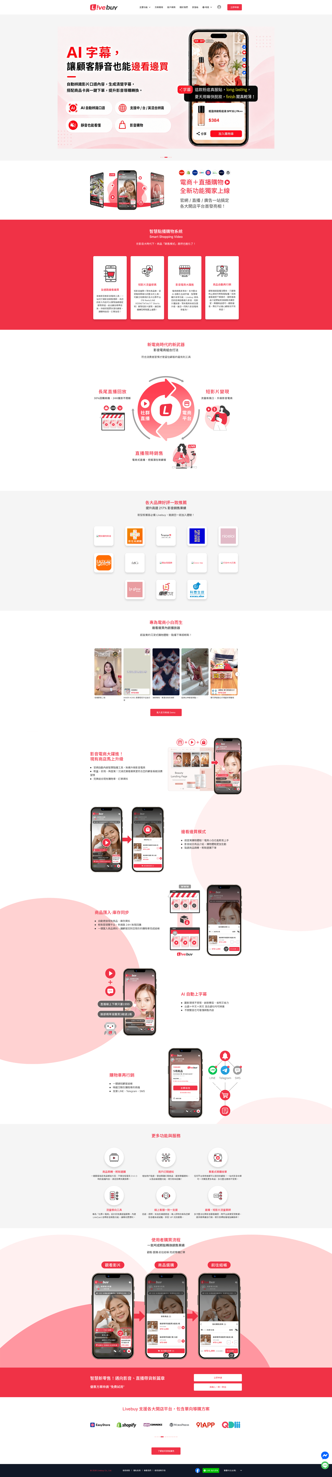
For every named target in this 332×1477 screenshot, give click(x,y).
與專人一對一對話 (218, 1387)
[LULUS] (134, 564)
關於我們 (184, 7)
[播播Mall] (166, 591)
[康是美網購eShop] (134, 537)
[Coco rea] (197, 564)
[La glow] (134, 591)
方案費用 (159, 7)
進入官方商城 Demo (166, 712)
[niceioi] (228, 537)
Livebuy (103, 7)
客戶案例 (171, 7)
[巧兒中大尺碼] (228, 564)
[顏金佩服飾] (166, 564)
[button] (162, 157)
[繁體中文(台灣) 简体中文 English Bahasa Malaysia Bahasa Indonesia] (231, 1470)
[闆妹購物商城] (103, 537)
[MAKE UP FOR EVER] (197, 537)
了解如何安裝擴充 (166, 1451)
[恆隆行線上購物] (166, 537)
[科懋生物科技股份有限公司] (197, 591)
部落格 (195, 7)
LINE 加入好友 (212, 1470)
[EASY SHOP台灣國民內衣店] (103, 564)
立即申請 (234, 7)
